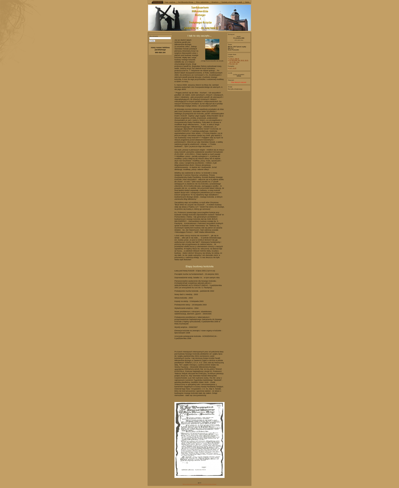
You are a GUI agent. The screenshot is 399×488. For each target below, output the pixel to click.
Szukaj (152, 41)
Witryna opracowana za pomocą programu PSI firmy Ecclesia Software (199, 484)
